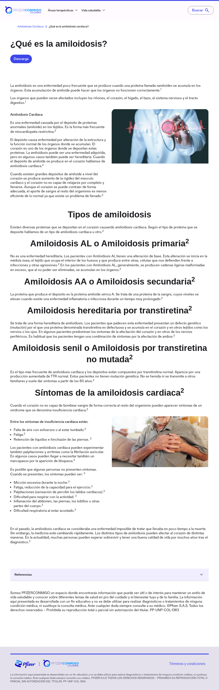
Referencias (23, 574)
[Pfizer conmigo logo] (23, 12)
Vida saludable (91, 10)
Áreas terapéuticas (60, 10)
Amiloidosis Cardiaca (31, 26)
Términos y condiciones (187, 664)
